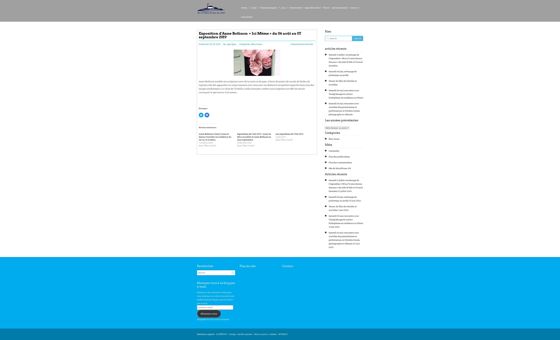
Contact (354, 8)
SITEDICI (282, 334)
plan (283, 8)
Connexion (334, 151)
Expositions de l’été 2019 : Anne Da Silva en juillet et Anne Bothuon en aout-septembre (254, 137)
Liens (254, 8)
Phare (326, 8)
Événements (295, 8)
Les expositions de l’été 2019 (289, 134)
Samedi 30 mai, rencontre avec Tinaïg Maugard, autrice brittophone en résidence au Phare (346, 94)
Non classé (256, 44)
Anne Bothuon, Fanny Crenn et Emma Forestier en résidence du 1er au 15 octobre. (215, 137)
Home (244, 8)
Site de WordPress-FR (340, 168)
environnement (339, 8)
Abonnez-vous (209, 313)
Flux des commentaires (340, 162)
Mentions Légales (206, 334)
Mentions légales (268, 8)
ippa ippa (231, 44)
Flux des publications (339, 157)
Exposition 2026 (312, 8)
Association (247, 17)
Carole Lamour (244, 334)
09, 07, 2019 (214, 44)
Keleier (273, 334)
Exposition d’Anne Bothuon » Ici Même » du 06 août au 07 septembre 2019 (250, 35)
